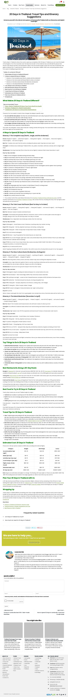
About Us (43, 5)
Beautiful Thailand (14, 8)
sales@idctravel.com (55, 682)
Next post (61, 610)
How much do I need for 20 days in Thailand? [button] (17, 520)
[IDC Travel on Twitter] (63, 694)
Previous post (8, 610)
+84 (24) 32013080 (56, 677)
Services (37, 5)
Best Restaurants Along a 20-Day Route (16, 87)
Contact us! (6, 499)
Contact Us (5, 677)
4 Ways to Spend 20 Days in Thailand (15, 76)
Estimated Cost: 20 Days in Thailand (15, 93)
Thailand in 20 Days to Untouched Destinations (20, 110)
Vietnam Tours (17, 658)
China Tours (17, 667)
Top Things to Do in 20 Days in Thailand (15, 85)
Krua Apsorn (48, 371)
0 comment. (57, 24)
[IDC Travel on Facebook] (59, 694)
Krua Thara (18, 380)
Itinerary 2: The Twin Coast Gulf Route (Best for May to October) (23, 80)
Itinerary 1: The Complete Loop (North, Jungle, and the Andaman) (23, 78)
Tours (9, 5)
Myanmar (26, 667)
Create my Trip (60, 5)
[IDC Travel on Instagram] (65, 694)
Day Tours (21, 5)
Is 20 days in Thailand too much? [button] (14, 517)
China (36, 669)
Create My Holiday (36, 484)
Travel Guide (29, 5)
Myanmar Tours (17, 663)
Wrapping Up (8, 97)
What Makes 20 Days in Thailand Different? (16, 74)
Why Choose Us (7, 658)
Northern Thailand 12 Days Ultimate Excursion (45, 198)
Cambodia (27, 663)
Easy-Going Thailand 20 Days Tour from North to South (23, 106)
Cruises (15, 5)
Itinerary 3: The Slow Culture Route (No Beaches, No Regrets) (22, 82)
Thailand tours (28, 483)
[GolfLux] (51, 694)
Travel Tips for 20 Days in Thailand (14, 91)
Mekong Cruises (28, 661)
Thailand (26, 668)
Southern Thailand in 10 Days (24, 199)
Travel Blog (50, 5)
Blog (8, 8)
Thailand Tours (17, 665)
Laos (25, 665)
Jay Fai (19, 373)
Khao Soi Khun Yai (13, 375)
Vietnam (37, 660)
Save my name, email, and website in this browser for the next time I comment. (27, 596)
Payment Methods (7, 665)
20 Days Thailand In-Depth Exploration (18, 108)
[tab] (34, 516)
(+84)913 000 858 (60, 679)
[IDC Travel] (6, 2)
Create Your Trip (34, 542)
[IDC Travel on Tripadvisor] (57, 694)
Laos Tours (16, 660)
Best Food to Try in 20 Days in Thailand (15, 89)
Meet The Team (6, 660)
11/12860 (58, 690)
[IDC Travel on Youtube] (61, 694)
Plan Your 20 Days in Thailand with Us (15, 95)
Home (4, 8)
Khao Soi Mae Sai (15, 377)
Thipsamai (10, 371)
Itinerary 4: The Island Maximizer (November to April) (20, 83)
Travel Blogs (38, 658)
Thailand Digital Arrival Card (35, 421)
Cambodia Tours (18, 661)
